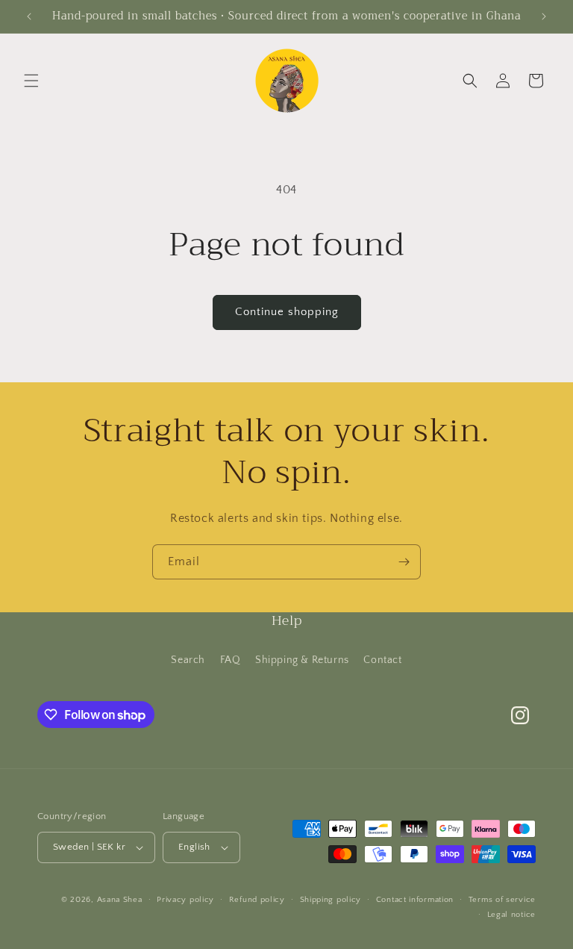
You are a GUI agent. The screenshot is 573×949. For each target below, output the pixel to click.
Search (188, 660)
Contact (382, 660)
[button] (31, 80)
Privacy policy (185, 899)
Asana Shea (120, 899)
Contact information (415, 899)
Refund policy (257, 899)
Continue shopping (287, 311)
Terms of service (502, 899)
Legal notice (511, 914)
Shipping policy (331, 899)
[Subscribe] (403, 561)
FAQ (230, 660)
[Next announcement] (543, 16)
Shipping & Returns (302, 660)
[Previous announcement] (29, 16)
